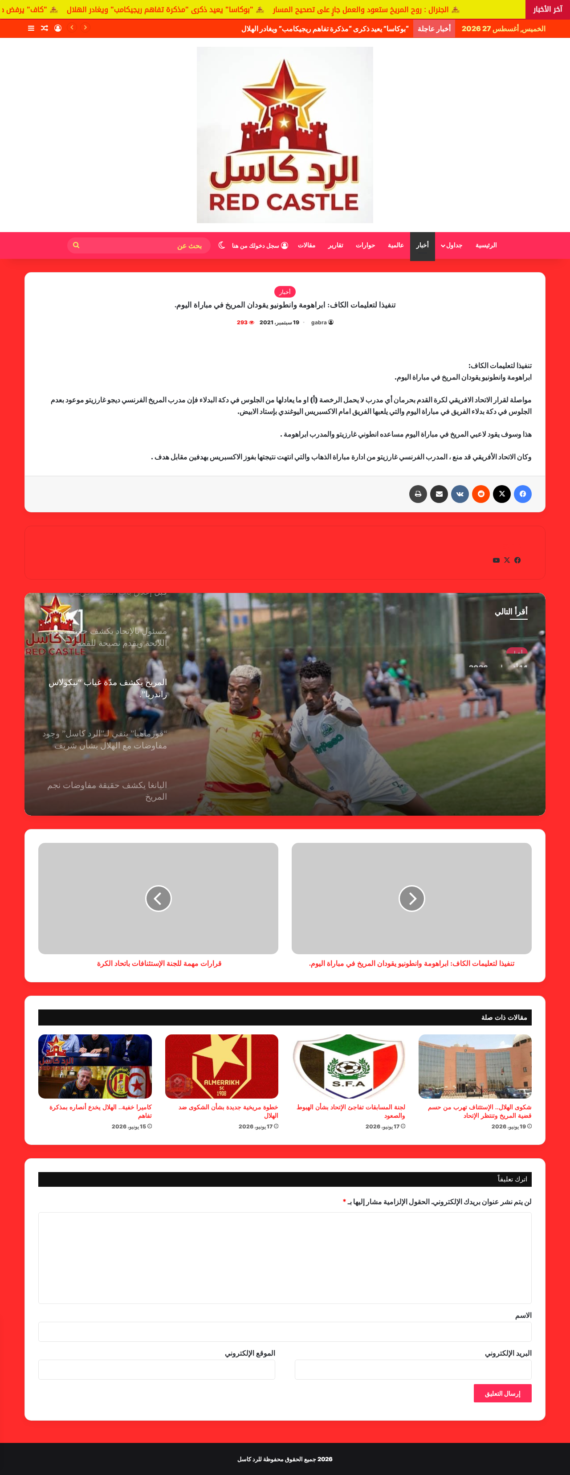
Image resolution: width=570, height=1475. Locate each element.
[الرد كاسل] (285, 135)
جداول (454, 245)
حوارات (365, 245)
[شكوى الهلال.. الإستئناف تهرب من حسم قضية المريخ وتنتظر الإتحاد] (475, 1066)
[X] (502, 494)
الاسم (523, 1315)
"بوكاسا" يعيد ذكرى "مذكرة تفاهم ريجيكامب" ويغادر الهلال (253, 9)
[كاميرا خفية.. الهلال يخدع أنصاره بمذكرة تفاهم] (95, 1066)
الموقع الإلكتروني (250, 1352)
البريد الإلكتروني (508, 1352)
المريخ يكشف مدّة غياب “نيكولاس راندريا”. (465, 674)
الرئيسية (486, 245)
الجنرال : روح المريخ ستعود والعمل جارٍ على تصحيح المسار (454, 9)
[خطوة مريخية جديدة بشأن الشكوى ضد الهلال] (222, 1066)
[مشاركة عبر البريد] (439, 494)
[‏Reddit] (481, 494)
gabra (319, 322)
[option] (285, 704)
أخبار (422, 245)
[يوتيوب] (496, 560)
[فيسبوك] (523, 494)
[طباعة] (418, 494)
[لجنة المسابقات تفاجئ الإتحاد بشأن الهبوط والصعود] (348, 1066)
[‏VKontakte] (460, 494)
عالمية (396, 245)
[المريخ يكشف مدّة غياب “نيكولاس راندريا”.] (285, 704)
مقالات (307, 245)
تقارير (335, 245)
